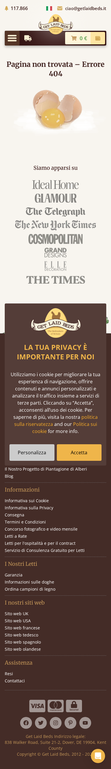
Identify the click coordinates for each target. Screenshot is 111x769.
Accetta (79, 452)
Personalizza (32, 452)
